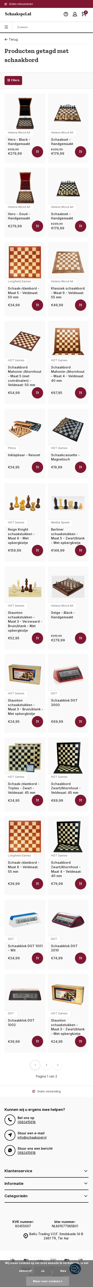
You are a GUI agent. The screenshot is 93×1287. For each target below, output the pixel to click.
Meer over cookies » (47, 1281)
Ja (42, 1271)
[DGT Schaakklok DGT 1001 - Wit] (25, 920)
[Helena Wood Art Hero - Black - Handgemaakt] (25, 113)
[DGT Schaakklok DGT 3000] (68, 674)
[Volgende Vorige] (57, 1065)
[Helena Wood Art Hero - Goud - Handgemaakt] (25, 188)
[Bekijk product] (37, 151)
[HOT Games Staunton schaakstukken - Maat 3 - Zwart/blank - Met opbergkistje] (68, 994)
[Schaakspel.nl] (18, 14)
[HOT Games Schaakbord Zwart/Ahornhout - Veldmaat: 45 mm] (68, 757)
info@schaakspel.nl (32, 1137)
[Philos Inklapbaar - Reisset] (25, 429)
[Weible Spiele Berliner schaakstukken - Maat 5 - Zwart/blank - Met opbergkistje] (68, 503)
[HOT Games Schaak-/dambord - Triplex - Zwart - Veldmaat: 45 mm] (25, 757)
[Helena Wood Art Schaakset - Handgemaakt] (68, 113)
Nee (63, 1271)
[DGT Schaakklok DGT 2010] (68, 920)
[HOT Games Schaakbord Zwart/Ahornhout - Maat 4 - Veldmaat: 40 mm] (68, 836)
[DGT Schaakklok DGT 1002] (25, 994)
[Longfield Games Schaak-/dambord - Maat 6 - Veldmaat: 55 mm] (25, 836)
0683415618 (27, 1122)
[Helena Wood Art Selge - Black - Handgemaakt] (68, 586)
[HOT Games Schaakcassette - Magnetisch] (68, 429)
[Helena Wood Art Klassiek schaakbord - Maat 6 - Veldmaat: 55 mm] (68, 262)
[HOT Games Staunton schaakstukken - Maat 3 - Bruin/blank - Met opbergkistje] (25, 674)
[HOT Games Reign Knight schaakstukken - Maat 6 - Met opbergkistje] (25, 503)
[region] (75, 1269)
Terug (13, 39)
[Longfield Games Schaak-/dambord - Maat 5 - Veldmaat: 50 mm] (25, 262)
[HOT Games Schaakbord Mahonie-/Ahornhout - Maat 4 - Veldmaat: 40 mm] (68, 341)
